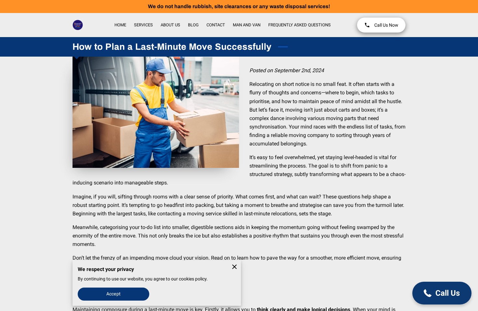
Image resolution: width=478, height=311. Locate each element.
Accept (113, 293)
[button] (441, 293)
